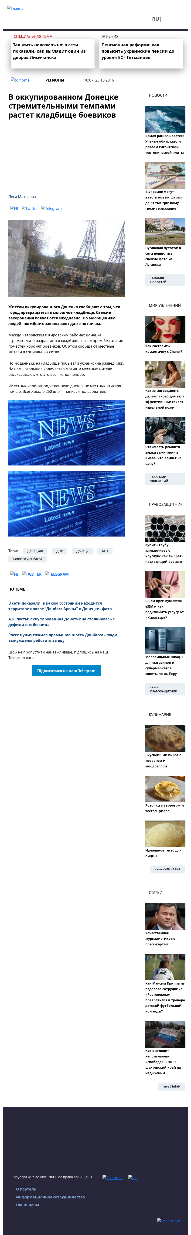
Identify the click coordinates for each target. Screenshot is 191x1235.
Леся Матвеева (22, 196)
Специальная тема (33, 36)
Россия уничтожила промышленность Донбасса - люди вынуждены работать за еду (62, 637)
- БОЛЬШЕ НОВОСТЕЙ (158, 280)
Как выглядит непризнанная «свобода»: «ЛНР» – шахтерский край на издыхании (163, 1061)
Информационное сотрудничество (50, 1197)
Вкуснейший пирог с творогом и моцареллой (163, 760)
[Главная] (16, 7)
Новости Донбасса (27, 559)
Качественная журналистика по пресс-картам (160, 938)
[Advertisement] (66, 153)
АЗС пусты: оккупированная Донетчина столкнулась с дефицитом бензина (61, 621)
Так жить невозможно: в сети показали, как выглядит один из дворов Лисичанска (49, 51)
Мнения (110, 36)
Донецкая (35, 551)
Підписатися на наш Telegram (66, 670)
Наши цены (27, 1205)
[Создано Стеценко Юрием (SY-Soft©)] (168, 1220)
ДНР (59, 551)
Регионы (54, 80)
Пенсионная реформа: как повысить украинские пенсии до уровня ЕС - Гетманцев (138, 51)
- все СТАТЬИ (172, 1086)
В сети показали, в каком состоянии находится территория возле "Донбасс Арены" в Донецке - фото (60, 606)
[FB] (14, 208)
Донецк (82, 551)
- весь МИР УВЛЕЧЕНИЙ (159, 479)
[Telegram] (51, 208)
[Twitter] (30, 208)
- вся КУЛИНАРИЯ (168, 869)
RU (155, 19)
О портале (26, 1189)
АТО (105, 551)
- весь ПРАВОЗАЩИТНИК (163, 689)
